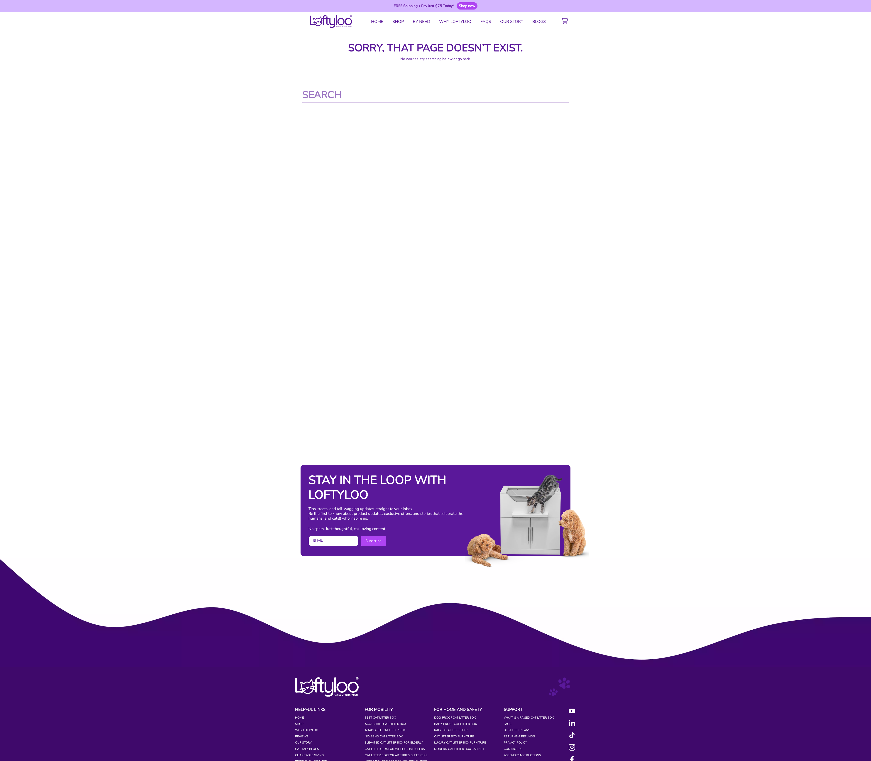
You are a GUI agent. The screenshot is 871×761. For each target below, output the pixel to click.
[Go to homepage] (327, 696)
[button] (565, 22)
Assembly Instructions (522, 755)
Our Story (303, 743)
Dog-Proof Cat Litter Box (455, 718)
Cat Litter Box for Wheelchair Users (395, 749)
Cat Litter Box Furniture (454, 736)
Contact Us (513, 749)
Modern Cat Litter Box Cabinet (459, 749)
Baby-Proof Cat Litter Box (455, 724)
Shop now (467, 5)
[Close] (576, 6)
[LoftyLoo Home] (329, 21)
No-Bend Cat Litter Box (384, 736)
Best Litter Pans (517, 730)
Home (299, 718)
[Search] (565, 95)
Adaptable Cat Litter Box (385, 730)
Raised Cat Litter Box (451, 730)
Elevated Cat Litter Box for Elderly (394, 743)
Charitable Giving (309, 755)
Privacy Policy (515, 743)
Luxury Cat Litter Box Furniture (460, 743)
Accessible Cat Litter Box (385, 724)
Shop (299, 724)
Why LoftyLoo (306, 730)
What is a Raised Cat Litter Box (529, 718)
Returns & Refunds (519, 736)
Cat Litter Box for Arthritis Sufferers (396, 755)
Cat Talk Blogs (307, 749)
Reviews (301, 736)
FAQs (507, 724)
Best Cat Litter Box (380, 718)
